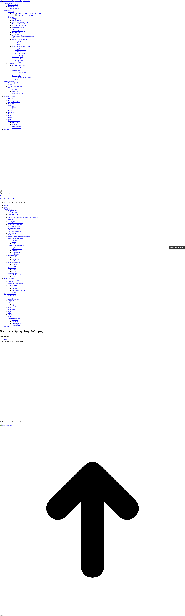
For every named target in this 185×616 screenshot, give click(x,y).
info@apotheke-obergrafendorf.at (20, 1)
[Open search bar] (1, 191)
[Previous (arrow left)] (1, 615)
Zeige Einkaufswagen (6, 199)
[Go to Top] (92, 611)
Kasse (15, 199)
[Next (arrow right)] (2, 615)
